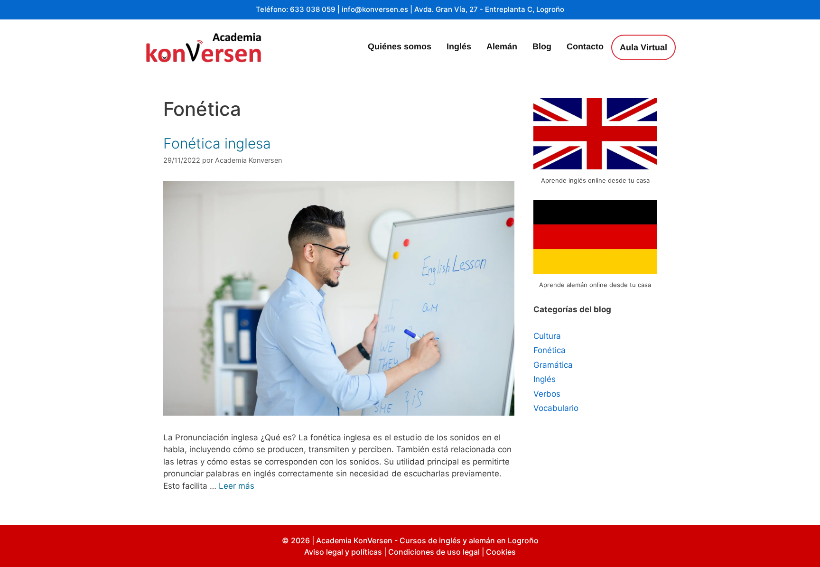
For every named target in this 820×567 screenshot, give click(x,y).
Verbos (546, 394)
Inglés (459, 46)
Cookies (501, 552)
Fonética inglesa (217, 143)
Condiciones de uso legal (434, 552)
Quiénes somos (399, 46)
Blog (541, 46)
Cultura (547, 336)
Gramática (553, 365)
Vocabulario (555, 408)
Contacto (585, 46)
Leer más (236, 486)
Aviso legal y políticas (343, 552)
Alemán (501, 46)
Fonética (549, 350)
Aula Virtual (643, 47)
